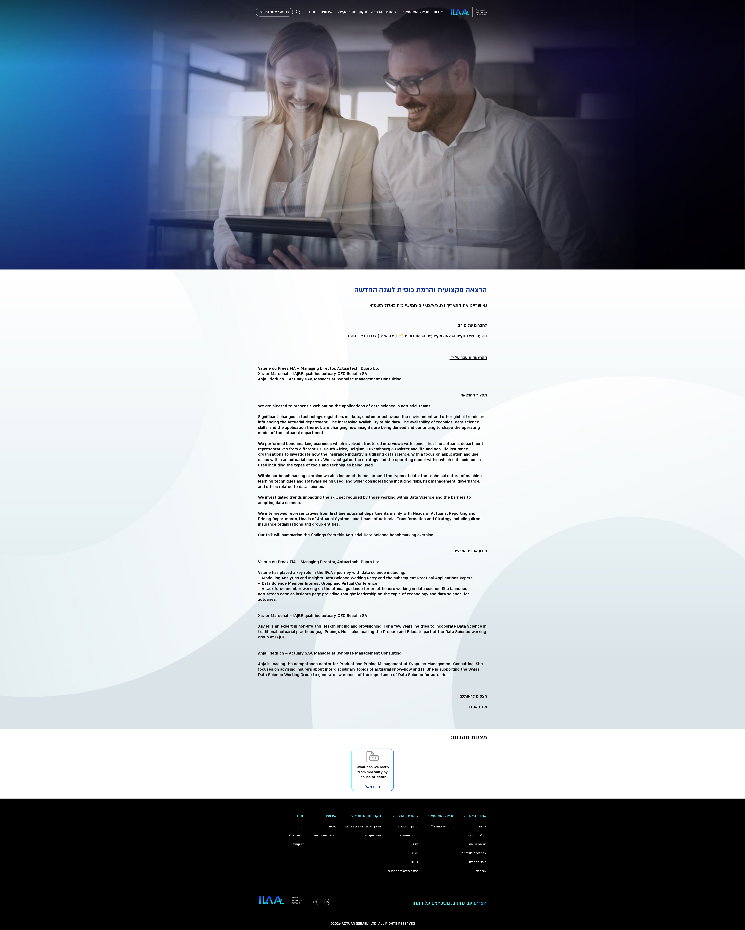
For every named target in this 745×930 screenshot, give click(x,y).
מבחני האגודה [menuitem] (409, 835)
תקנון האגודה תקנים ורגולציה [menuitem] (362, 826)
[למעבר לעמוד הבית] (469, 12)
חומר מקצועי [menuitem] (373, 835)
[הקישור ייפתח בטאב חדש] (327, 902)
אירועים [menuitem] (327, 11)
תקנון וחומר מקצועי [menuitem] (352, 11)
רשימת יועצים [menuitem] (477, 844)
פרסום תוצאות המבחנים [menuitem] (403, 871)
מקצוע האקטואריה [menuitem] (414, 11)
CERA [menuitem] (414, 862)
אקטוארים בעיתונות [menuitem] (473, 853)
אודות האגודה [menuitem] (475, 815)
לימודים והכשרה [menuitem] (383, 11)
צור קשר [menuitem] (481, 871)
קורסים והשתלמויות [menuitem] (323, 835)
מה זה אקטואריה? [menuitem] (442, 826)
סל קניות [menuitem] (298, 844)
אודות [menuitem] (438, 11)
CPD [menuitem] (415, 853)
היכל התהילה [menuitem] (477, 862)
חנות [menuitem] (312, 11)
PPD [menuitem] (415, 844)
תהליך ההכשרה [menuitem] (408, 826)
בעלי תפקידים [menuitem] (477, 835)
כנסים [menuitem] (332, 826)
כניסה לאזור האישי (274, 12)
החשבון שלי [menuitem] (296, 835)
